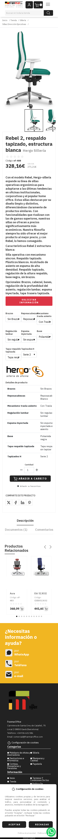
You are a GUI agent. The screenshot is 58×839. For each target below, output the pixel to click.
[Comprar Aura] (22, 609)
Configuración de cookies (25, 742)
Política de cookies (45, 833)
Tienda (14, 20)
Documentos (16, 529)
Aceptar (14, 824)
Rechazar (42, 824)
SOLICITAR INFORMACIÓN (29, 301)
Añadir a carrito (33, 478)
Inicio (4, 20)
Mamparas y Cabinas (37, 759)
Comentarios (44, 529)
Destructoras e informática (15, 759)
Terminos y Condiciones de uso (39, 779)
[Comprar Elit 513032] (46, 609)
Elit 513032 (40, 593)
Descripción (25, 520)
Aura (12, 593)
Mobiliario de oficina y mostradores (18, 753)
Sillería (23, 20)
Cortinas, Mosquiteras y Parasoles (14, 766)
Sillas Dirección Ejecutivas (14, 24)
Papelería (37, 764)
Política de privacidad (27, 833)
